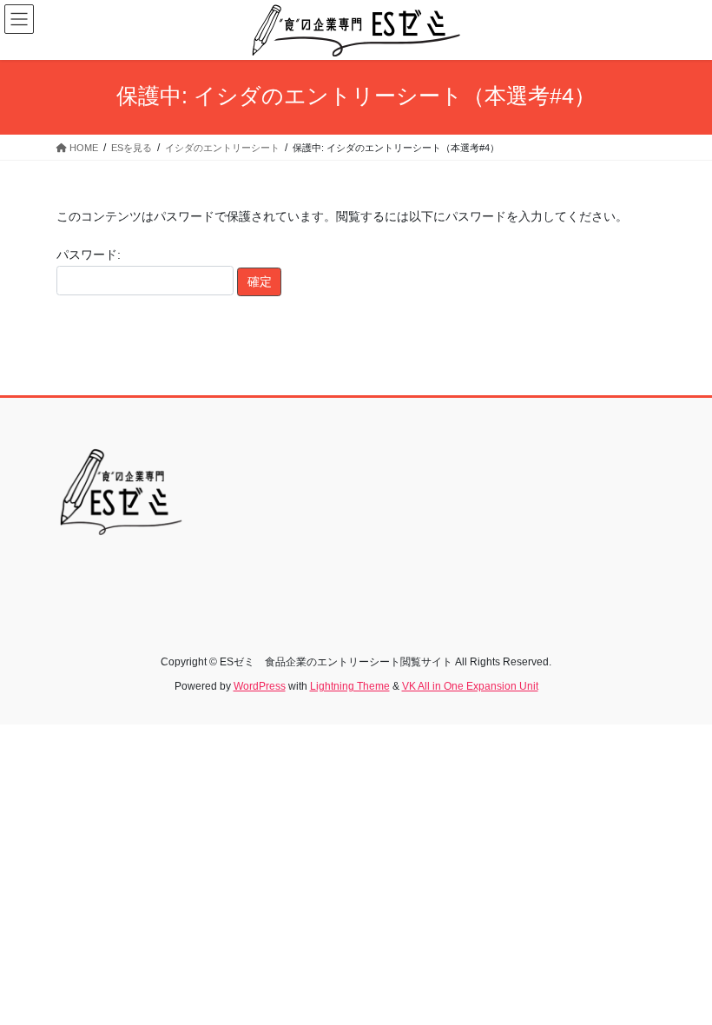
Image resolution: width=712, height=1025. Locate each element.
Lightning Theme (350, 686)
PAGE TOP (679, 979)
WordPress (260, 686)
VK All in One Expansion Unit (470, 686)
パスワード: (88, 254)
